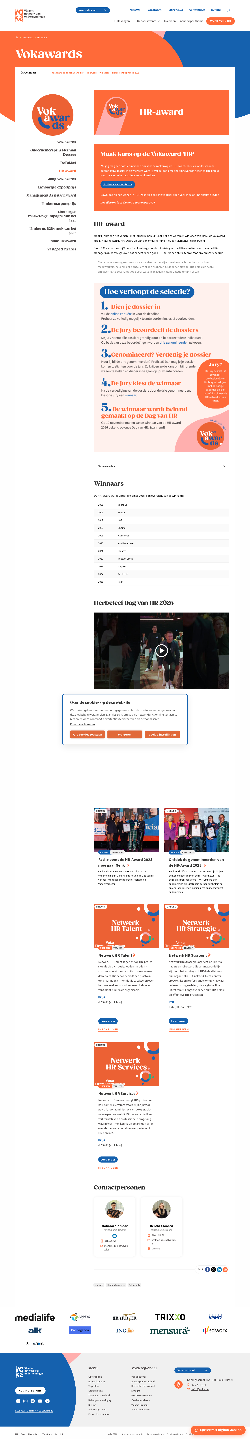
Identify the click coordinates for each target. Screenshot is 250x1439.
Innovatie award (62, 241)
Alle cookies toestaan (87, 734)
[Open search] (231, 10)
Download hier (109, 195)
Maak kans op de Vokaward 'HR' (67, 72)
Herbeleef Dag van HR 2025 (125, 72)
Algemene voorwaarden (133, 1434)
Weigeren (125, 734)
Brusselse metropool (143, 1386)
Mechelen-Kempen (141, 1395)
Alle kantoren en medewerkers (34, 1410)
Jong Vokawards (62, 179)
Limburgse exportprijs (57, 187)
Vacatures (154, 10)
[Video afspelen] (161, 650)
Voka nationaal (139, 1376)
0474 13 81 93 (158, 1235)
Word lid (59, 1434)
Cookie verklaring (175, 1434)
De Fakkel (68, 163)
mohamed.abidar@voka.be (116, 1247)
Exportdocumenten (98, 1414)
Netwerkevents (146, 21)
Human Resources (115, 1285)
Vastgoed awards (61, 249)
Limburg (99, 1285)
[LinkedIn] (219, 1269)
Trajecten (170, 21)
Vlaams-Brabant (139, 1405)
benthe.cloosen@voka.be (164, 1241)
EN (16, 1434)
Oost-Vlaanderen (140, 1400)
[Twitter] (213, 1269)
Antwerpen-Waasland (143, 1381)
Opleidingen (122, 21)
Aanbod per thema (191, 21)
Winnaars (104, 72)
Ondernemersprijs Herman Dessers (53, 153)
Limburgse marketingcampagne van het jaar (52, 216)
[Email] (225, 1269)
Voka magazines (97, 1409)
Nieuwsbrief (33, 1434)
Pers (23, 1434)
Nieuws (135, 10)
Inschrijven (108, 1029)
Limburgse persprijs (59, 204)
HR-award (92, 72)
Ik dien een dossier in (117, 184)
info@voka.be (200, 1389)
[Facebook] (207, 1269)
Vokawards (66, 142)
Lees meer (107, 1021)
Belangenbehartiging (99, 1400)
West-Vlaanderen (140, 1409)
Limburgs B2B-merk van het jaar (52, 231)
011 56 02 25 (110, 1240)
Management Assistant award (51, 195)
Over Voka (176, 10)
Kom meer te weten (82, 724)
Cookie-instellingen (162, 734)
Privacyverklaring (155, 1434)
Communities (95, 1390)
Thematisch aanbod (99, 1395)
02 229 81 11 (198, 1385)
